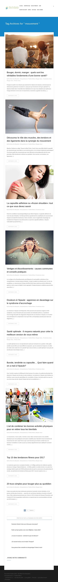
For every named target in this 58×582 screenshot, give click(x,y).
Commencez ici (9, 577)
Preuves (34, 577)
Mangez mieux (10, 80)
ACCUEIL (21, 5)
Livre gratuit (28, 577)
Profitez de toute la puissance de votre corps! (29, 518)
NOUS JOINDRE (40, 9)
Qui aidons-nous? (42, 577)
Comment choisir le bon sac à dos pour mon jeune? (24, 524)
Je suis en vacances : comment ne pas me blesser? (24, 535)
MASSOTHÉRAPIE (34, 5)
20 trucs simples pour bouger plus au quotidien (29, 484)
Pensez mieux (17, 80)
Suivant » (32, 510)
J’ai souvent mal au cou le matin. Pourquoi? (22, 541)
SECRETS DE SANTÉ (23, 9)
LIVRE (40, 5)
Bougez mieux (39, 78)
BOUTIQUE (34, 9)
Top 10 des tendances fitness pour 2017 (26, 457)
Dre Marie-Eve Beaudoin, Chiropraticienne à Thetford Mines (21, 78)
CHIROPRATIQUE (27, 5)
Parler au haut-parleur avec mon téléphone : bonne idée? (26, 530)
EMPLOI (29, 9)
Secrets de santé (19, 577)
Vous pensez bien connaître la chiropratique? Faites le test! (26, 547)
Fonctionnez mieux (47, 78)
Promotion (7, 579)
